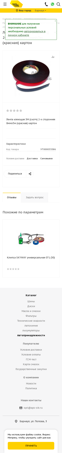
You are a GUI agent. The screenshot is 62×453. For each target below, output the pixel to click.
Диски (31, 306)
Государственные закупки (31, 369)
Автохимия (31, 325)
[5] (21, 110)
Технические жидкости (31, 320)
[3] (14, 110)
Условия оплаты (31, 354)
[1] (31, 75)
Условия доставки (15, 158)
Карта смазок (31, 364)
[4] (17, 110)
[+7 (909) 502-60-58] (46, 4)
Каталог (31, 295)
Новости (31, 383)
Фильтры (31, 315)
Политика (31, 388)
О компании (31, 377)
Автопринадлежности (31, 335)
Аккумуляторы (31, 330)
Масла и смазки (31, 311)
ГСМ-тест (31, 359)
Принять (31, 445)
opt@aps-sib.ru (33, 407)
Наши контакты (31, 400)
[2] (11, 110)
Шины (31, 301)
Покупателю (31, 343)
